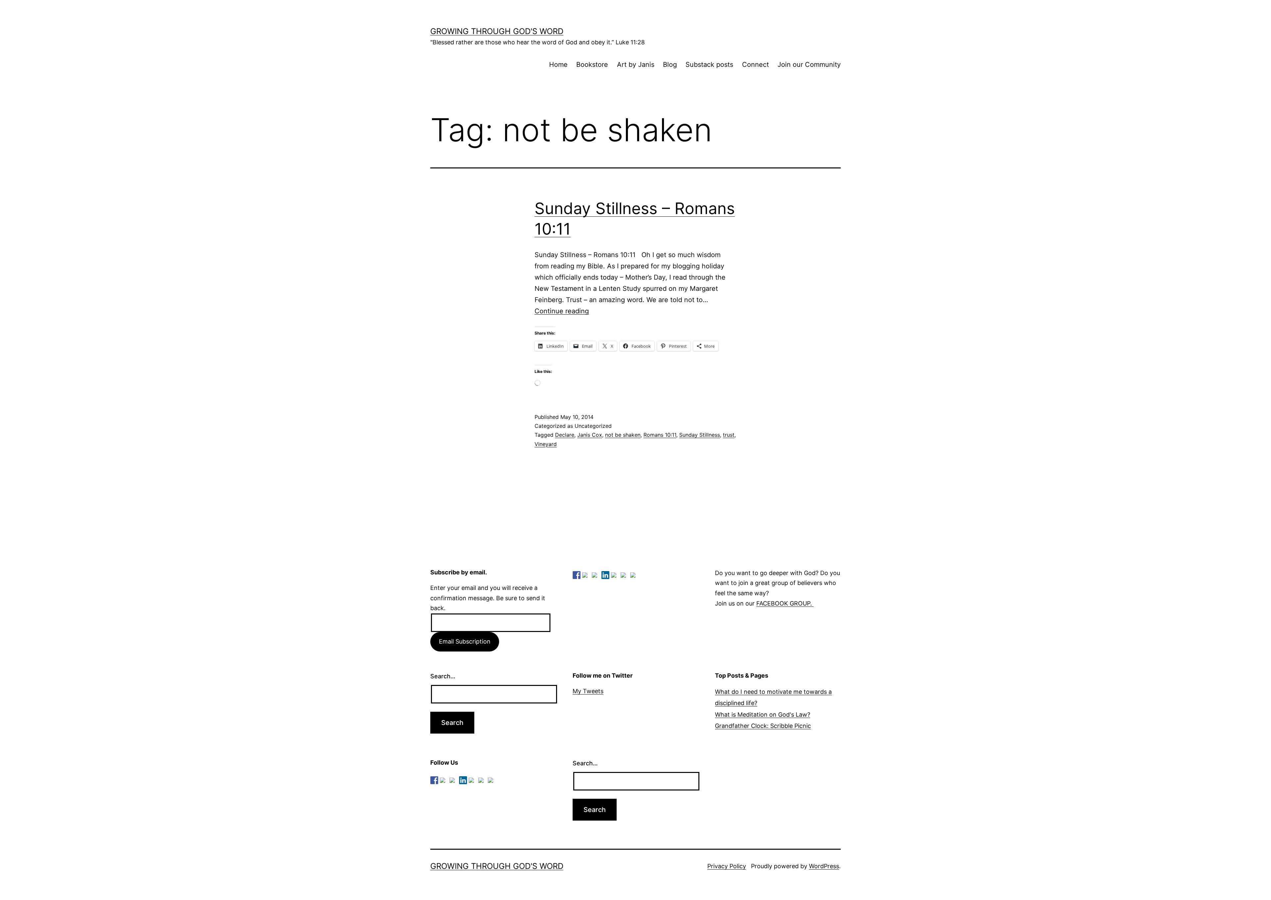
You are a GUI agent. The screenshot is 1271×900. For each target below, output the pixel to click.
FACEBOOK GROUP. (785, 603)
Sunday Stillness (699, 434)
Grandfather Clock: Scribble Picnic (763, 725)
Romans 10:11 (659, 434)
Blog (670, 64)
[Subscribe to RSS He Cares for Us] (615, 576)
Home (558, 64)
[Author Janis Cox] (577, 575)
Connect (755, 64)
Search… (442, 676)
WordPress (824, 866)
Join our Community (809, 64)
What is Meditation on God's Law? (762, 714)
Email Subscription (465, 641)
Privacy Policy (726, 866)
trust (728, 434)
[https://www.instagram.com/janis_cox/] (634, 576)
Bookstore (592, 64)
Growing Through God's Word (496, 31)
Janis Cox (589, 434)
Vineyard (546, 444)
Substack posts (709, 64)
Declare (564, 434)
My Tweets (588, 691)
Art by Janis (635, 64)
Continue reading (562, 311)
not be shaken (622, 434)
